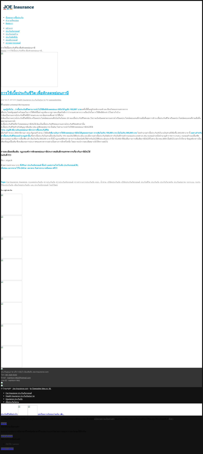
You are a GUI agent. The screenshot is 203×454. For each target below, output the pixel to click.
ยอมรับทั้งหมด (7, 436)
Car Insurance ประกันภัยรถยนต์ (19, 393)
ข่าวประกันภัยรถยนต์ (64, 182)
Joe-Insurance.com (20, 388)
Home (3, 50)
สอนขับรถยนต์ (12, 40)
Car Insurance (12, 182)
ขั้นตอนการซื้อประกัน (14, 17)
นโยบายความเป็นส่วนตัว (104, 418)
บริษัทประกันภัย (113, 182)
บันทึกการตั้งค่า (7, 448)
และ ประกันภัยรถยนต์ (39, 185)
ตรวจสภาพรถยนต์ (13, 42)
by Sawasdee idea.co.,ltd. (40, 388)
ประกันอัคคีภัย (12, 37)
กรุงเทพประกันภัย (35, 182)
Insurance (23, 182)
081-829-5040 (11, 374)
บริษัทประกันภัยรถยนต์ (130, 182)
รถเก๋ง (197, 182)
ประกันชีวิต (145, 182)
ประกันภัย (155, 182)
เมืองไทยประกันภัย (22, 185)
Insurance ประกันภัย (14, 399)
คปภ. (97, 182)
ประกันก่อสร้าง (12, 34)
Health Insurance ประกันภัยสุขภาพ (31, 99)
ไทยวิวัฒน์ (53, 185)
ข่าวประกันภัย (49, 182)
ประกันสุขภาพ (180, 182)
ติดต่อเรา (9, 23)
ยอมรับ (4, 423)
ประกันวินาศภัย (166, 182)
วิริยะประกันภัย (7, 185)
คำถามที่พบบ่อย (12, 20)
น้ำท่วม (103, 182)
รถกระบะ (190, 182)
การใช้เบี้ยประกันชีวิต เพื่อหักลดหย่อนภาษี (35, 92)
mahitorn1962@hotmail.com (19, 377)
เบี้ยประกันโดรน (12, 402)
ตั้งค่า (171, 418)
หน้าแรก (9, 28)
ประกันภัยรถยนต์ (13, 31)
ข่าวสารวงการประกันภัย (84, 182)
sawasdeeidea (55, 99)
